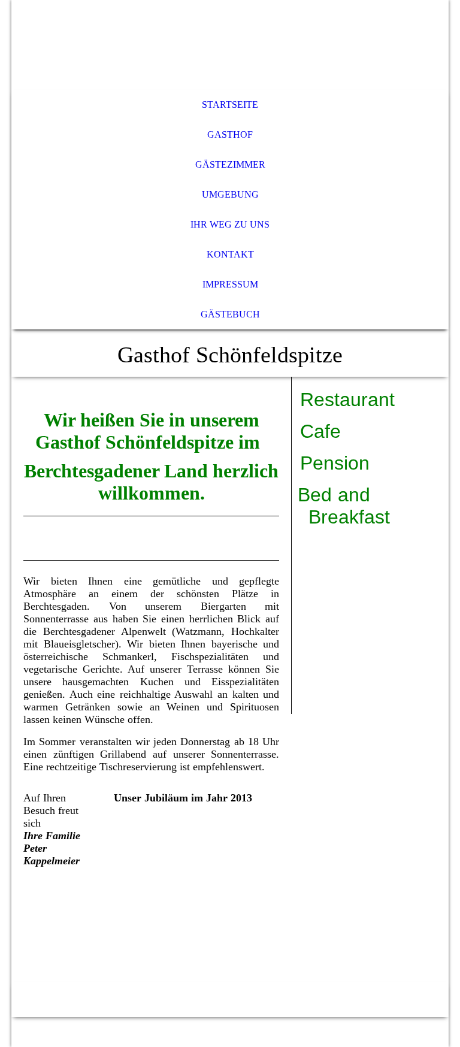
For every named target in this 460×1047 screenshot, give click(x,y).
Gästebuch (230, 314)
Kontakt (230, 254)
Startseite (230, 104)
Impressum (230, 284)
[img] (230, 45)
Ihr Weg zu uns (230, 224)
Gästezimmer (230, 164)
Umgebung (230, 194)
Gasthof (230, 134)
